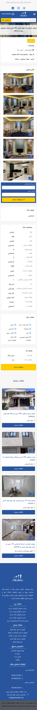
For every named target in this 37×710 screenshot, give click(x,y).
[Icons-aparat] (24, 8)
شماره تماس (31, 191)
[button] (34, 14)
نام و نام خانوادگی (29, 184)
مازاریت (3, 706)
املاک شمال (17, 625)
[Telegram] (13, 8)
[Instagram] (18, 8)
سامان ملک (10, 703)
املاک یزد (17, 604)
